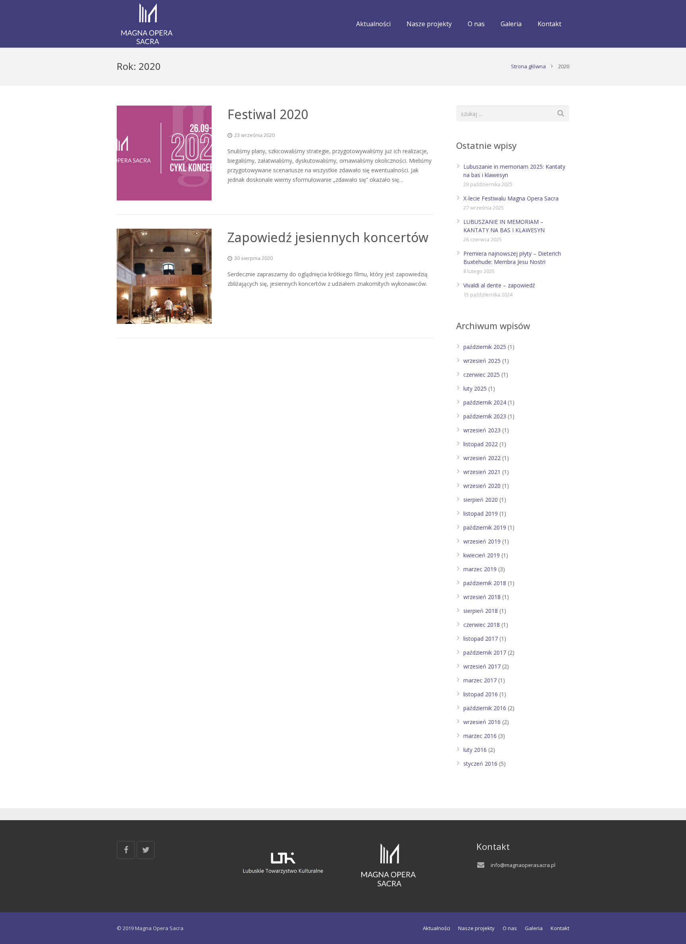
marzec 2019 (480, 569)
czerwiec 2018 (481, 624)
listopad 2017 (480, 638)
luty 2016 (475, 749)
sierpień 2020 (480, 499)
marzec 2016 (480, 736)
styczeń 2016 (480, 763)
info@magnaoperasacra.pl (523, 865)
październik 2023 (484, 416)
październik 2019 (484, 527)
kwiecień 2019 (481, 555)
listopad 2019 (480, 513)
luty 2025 (475, 388)
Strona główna (528, 66)
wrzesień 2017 (482, 666)
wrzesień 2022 (482, 458)
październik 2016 (484, 708)
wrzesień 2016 (482, 722)
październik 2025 (484, 347)
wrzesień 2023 (482, 430)
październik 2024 (484, 402)
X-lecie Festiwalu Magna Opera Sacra (511, 198)
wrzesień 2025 (482, 360)
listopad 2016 (480, 694)
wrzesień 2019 (482, 541)
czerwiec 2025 (481, 374)
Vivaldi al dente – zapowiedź (499, 285)
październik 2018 (484, 583)
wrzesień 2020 (482, 485)
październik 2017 (484, 652)
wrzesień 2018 (482, 597)
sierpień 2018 (480, 611)
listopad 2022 (480, 444)
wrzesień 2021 (482, 472)
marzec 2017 (480, 680)
